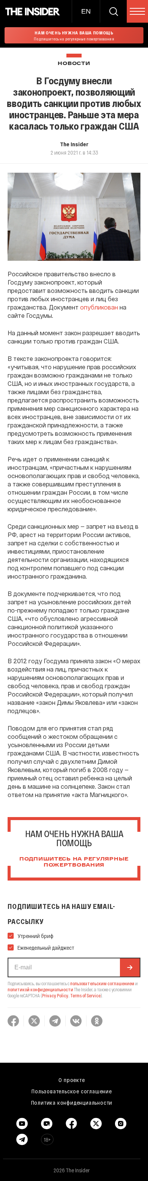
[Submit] (130, 967)
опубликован (99, 307)
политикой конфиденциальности (40, 989)
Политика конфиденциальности (72, 1102)
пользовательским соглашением (102, 983)
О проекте (71, 1079)
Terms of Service (85, 995)
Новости (74, 64)
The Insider (74, 144)
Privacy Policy (55, 995)
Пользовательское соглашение (71, 1091)
